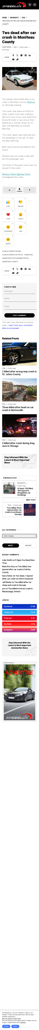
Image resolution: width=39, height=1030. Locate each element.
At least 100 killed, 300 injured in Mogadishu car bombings (25, 491)
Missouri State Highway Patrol (16, 174)
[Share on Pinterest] (26, 55)
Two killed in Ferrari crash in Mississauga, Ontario (17, 590)
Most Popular (10, 546)
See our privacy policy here (11, 1018)
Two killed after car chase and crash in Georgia (16, 584)
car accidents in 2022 (12, 251)
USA (23, 18)
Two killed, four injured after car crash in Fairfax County (16, 569)
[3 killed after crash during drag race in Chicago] (19, 425)
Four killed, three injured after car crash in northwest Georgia (13, 511)
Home (4, 18)
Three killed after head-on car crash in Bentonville (18, 409)
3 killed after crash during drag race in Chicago (18, 444)
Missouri (31, 102)
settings (23, 1022)
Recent (28, 545)
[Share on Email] (13, 59)
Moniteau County (10, 262)
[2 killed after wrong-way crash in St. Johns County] (19, 354)
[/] (30, 4)
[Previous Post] (9, 488)
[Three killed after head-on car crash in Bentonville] (19, 390)
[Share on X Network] (17, 55)
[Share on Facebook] (13, 55)
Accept (6, 1026)
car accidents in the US (13, 255)
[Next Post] (30, 510)
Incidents (14, 18)
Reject (15, 1026)
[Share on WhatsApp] (21, 55)
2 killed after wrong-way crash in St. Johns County (19, 373)
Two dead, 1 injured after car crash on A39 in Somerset (17, 577)
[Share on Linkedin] (30, 55)
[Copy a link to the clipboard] (17, 59)
